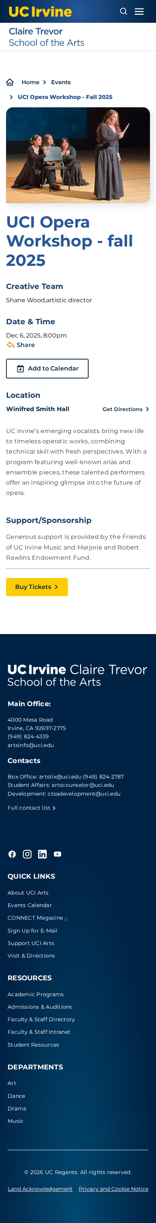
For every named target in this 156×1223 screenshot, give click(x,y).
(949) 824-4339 (28, 736)
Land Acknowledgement (40, 1188)
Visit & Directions (31, 955)
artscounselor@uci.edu (82, 785)
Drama (17, 1108)
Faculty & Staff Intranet (39, 1031)
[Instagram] (27, 854)
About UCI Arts (28, 892)
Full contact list (30, 807)
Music (15, 1121)
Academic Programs (36, 994)
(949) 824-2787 (103, 776)
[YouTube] (57, 854)
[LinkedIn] (42, 854)
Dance (16, 1096)
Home (30, 82)
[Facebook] (12, 854)
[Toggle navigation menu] (139, 11)
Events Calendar (30, 905)
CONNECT (35, 917)
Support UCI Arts (31, 943)
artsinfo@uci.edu (31, 745)
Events (61, 82)
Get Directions (122, 409)
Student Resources (33, 1044)
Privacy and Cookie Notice (113, 1188)
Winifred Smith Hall (37, 409)
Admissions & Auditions (40, 1006)
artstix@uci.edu (60, 776)
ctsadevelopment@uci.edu (84, 793)
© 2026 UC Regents (50, 1172)
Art (12, 1083)
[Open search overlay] (123, 11)
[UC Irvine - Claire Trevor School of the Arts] (78, 37)
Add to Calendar (53, 368)
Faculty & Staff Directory (41, 1019)
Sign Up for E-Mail (33, 930)
